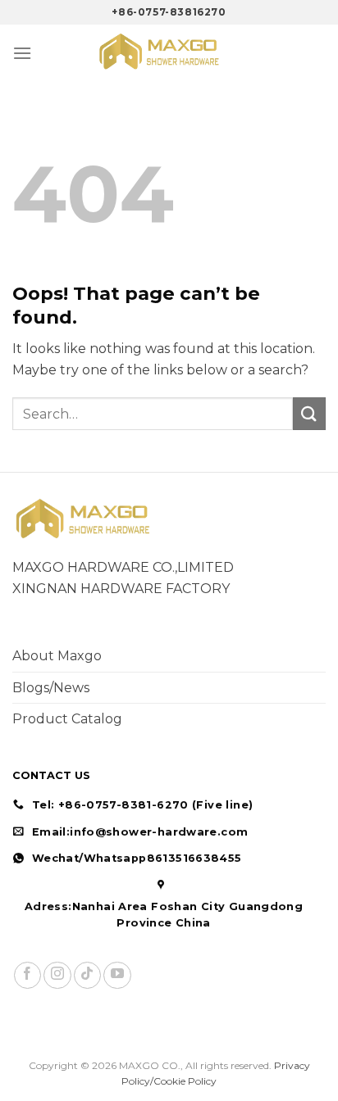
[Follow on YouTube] (116, 975)
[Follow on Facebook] (27, 975)
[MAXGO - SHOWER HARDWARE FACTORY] (169, 53)
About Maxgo (57, 656)
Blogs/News (50, 687)
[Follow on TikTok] (87, 975)
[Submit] (309, 413)
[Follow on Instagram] (57, 975)
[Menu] (22, 53)
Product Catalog (67, 719)
